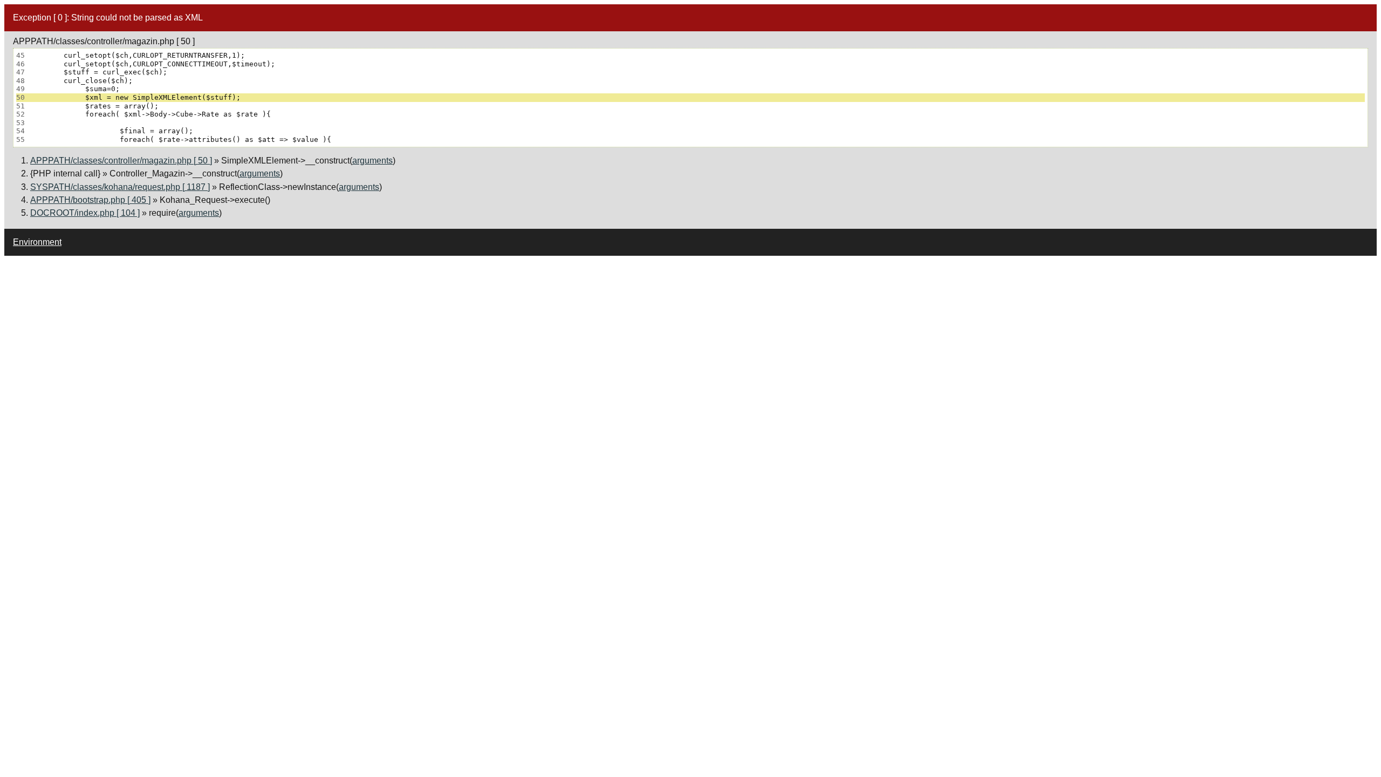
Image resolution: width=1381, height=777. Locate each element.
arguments (372, 160)
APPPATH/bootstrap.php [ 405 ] (90, 200)
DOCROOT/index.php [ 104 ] (85, 212)
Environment (37, 242)
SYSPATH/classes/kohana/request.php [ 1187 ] (120, 187)
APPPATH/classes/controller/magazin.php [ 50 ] (121, 160)
